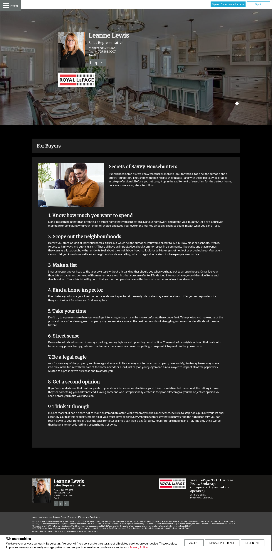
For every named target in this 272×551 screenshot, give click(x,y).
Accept (194, 542)
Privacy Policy (139, 547)
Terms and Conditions (89, 517)
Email (92, 55)
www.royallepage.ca (42, 517)
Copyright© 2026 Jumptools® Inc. (46, 531)
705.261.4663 (108, 47)
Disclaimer (73, 517)
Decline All (253, 542)
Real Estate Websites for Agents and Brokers (79, 531)
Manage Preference (222, 542)
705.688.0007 (107, 51)
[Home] (136, 80)
